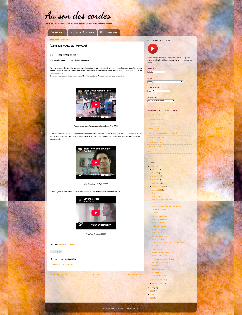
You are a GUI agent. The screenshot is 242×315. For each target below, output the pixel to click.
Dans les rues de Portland (161, 262)
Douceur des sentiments (160, 252)
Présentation (57, 32)
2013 (152, 288)
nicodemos (122, 308)
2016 (152, 298)
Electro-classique (158, 203)
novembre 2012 (158, 280)
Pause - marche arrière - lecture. (163, 259)
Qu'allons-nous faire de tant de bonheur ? (162, 133)
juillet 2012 (156, 180)
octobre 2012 (157, 190)
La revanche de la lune (159, 276)
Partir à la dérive (157, 246)
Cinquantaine (156, 193)
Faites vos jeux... (157, 249)
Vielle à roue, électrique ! (156, 138)
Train (115, 134)
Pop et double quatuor (160, 223)
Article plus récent (58, 274)
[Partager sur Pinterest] (60, 251)
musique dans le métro (66, 245)
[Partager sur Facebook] (58, 251)
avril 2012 (156, 169)
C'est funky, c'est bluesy (160, 236)
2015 (152, 294)
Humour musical (153, 128)
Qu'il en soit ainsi (158, 239)
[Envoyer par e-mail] (51, 251)
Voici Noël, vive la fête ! (155, 119)
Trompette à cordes (154, 124)
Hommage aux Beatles (160, 219)
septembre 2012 (158, 186)
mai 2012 (155, 173)
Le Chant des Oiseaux (154, 147)
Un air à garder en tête (160, 256)
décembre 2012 (158, 283)
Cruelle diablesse (158, 269)
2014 (152, 291)
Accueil (96, 274)
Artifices (155, 266)
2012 (152, 166)
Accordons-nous (108, 32)
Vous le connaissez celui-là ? (162, 199)
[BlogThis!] (53, 251)
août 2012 (156, 183)
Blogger (136, 308)
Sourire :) (155, 213)
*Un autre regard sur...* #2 (161, 209)
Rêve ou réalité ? (157, 196)
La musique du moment (82, 32)
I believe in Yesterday (159, 226)
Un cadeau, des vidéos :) (156, 115)
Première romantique (159, 216)
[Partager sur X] (56, 251)
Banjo (149, 151)
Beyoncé (85, 192)
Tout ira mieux (157, 232)
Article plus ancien (133, 274)
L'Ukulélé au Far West (154, 142)
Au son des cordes (78, 15)
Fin (148, 156)
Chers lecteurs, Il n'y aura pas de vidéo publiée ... (169, 242)
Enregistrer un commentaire (63, 264)
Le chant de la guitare (159, 229)
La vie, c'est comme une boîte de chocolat (166, 206)
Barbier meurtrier (158, 272)
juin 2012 (155, 176)
